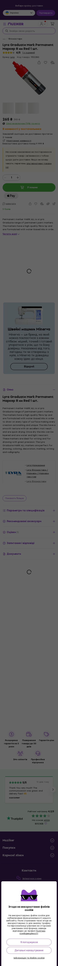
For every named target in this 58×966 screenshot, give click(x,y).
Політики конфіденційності (32, 932)
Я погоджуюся (29, 942)
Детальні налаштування (29, 950)
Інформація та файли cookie (29, 958)
